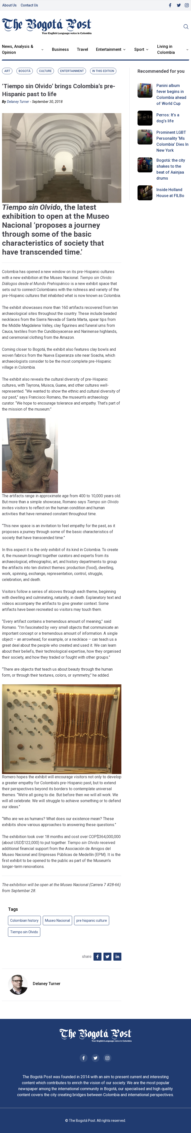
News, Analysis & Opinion (17, 49)
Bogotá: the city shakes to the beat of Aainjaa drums (170, 169)
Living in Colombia (166, 49)
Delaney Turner (18, 102)
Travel (82, 49)
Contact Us (29, 5)
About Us (9, 5)
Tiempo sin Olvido (24, 932)
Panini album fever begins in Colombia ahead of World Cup (171, 94)
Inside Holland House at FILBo (170, 192)
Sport (139, 49)
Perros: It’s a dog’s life (167, 118)
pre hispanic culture (91, 920)
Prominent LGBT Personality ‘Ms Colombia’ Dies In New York (172, 141)
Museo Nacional (57, 920)
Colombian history (24, 920)
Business (60, 49)
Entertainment (108, 49)
